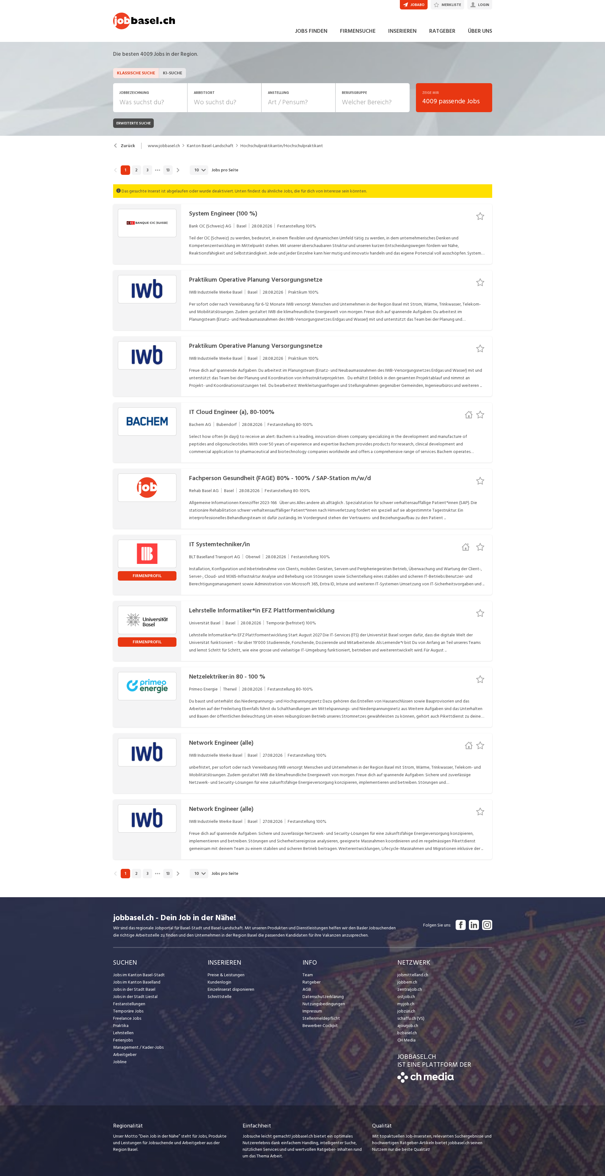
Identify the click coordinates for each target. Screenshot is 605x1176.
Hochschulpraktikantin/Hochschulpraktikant (281, 146)
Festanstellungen (129, 1003)
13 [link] (168, 170)
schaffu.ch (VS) (410, 1018)
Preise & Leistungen (226, 974)
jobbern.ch (407, 982)
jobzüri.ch (406, 1011)
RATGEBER (442, 31)
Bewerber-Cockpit (320, 1025)
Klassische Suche (136, 73)
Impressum (312, 1011)
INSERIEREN (402, 31)
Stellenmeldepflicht (321, 1018)
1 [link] (125, 170)
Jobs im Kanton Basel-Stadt (139, 974)
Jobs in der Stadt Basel (134, 989)
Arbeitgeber (124, 1054)
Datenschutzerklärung (323, 996)
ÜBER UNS (480, 31)
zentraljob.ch (409, 989)
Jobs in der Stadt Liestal (135, 996)
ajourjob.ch (407, 1025)
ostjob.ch (406, 996)
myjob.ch (405, 1003)
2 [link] (136, 170)
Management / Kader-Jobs (138, 1047)
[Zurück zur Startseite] (425, 1081)
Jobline (120, 1061)
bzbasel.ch (407, 1032)
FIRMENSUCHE (358, 31)
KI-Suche (172, 73)
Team (307, 974)
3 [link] (147, 170)
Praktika (121, 1025)
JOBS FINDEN (311, 31)
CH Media (406, 1040)
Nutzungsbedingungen (323, 1003)
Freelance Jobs (127, 1018)
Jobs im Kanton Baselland (136, 982)
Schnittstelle (220, 996)
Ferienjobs (123, 1040)
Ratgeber (311, 982)
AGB (306, 989)
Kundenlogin (219, 982)
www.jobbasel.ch (164, 146)
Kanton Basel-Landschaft (210, 146)
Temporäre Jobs (128, 1011)
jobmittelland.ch (412, 974)
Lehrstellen (123, 1032)
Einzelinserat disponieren (231, 989)
